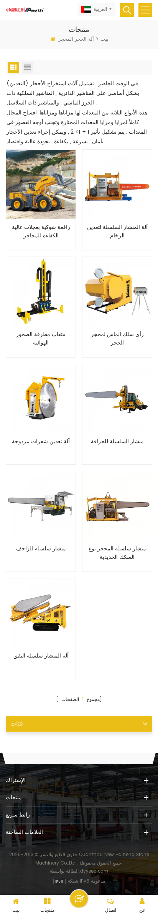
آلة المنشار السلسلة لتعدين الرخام (117, 231)
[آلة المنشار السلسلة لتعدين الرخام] (117, 184)
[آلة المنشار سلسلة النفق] (41, 613)
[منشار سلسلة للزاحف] (41, 506)
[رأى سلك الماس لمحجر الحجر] (117, 291)
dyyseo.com (94, 871)
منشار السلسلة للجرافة (117, 441)
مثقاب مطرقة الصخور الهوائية (41, 338)
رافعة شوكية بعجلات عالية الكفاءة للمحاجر (41, 231)
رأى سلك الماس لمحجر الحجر (117, 338)
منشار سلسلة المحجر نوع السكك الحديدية (117, 553)
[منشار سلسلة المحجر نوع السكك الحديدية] (117, 506)
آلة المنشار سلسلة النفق (41, 656)
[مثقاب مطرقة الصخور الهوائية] (41, 291)
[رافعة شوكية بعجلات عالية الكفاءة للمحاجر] (41, 184)
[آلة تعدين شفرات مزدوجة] (41, 398)
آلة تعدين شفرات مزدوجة (41, 441)
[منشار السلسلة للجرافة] (117, 398)
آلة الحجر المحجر (76, 39)
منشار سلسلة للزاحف (41, 549)
